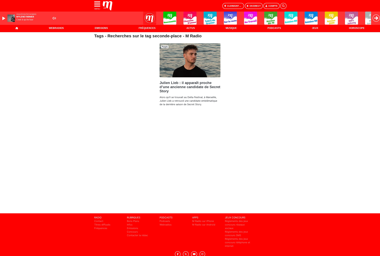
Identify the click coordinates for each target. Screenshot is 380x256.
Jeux (315, 28)
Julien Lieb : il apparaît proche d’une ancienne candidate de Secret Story (190, 87)
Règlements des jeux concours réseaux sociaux (236, 225)
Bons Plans (133, 221)
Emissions (101, 28)
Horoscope (357, 28)
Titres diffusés (102, 224)
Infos (129, 224)
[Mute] (54, 18)
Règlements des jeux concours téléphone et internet (237, 242)
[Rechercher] (283, 6)
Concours (132, 231)
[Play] (4, 18)
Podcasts (274, 28)
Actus (190, 28)
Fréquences (147, 28)
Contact (98, 221)
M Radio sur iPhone (203, 221)
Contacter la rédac (137, 235)
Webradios (56, 28)
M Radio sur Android (203, 224)
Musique (231, 28)
